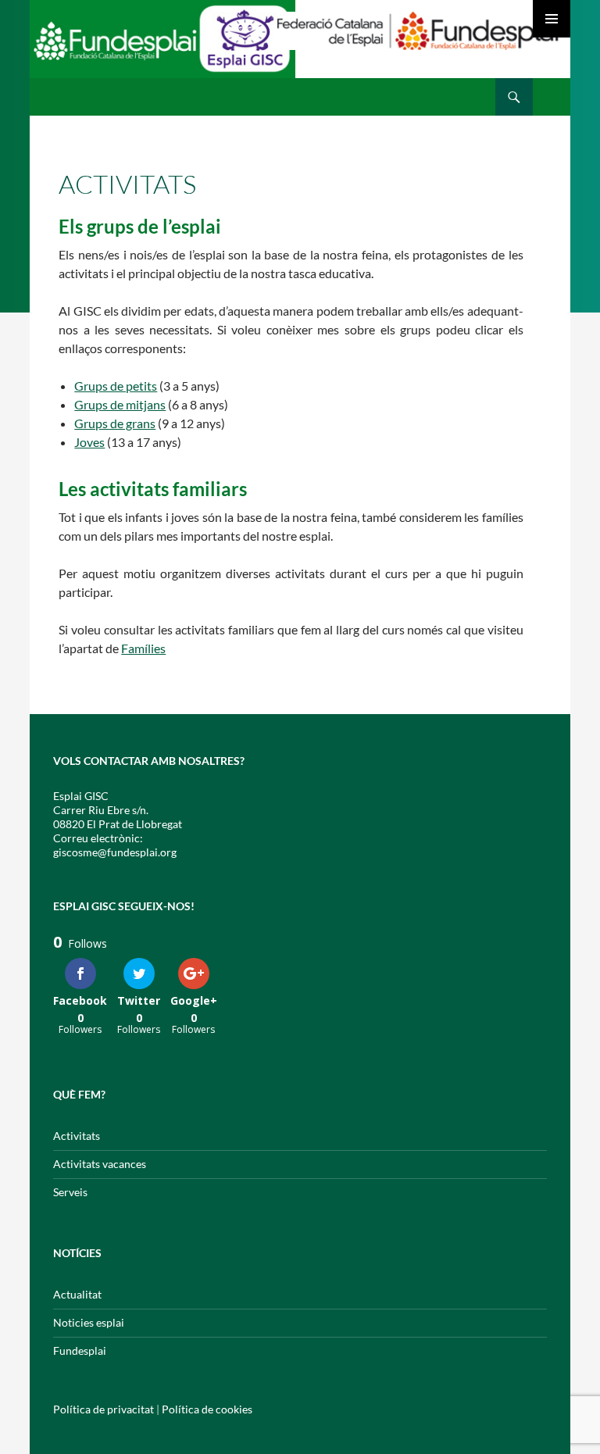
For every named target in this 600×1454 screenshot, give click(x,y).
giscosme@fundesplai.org (115, 852)
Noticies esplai (88, 1322)
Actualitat (77, 1294)
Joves (89, 441)
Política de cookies (207, 1409)
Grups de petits (115, 385)
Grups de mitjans (120, 404)
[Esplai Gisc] (162, 45)
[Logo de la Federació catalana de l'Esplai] (418, 29)
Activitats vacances (99, 1163)
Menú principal (551, 19)
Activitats (76, 1135)
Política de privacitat (103, 1409)
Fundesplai (79, 1350)
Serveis (70, 1192)
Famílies (143, 648)
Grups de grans (114, 423)
